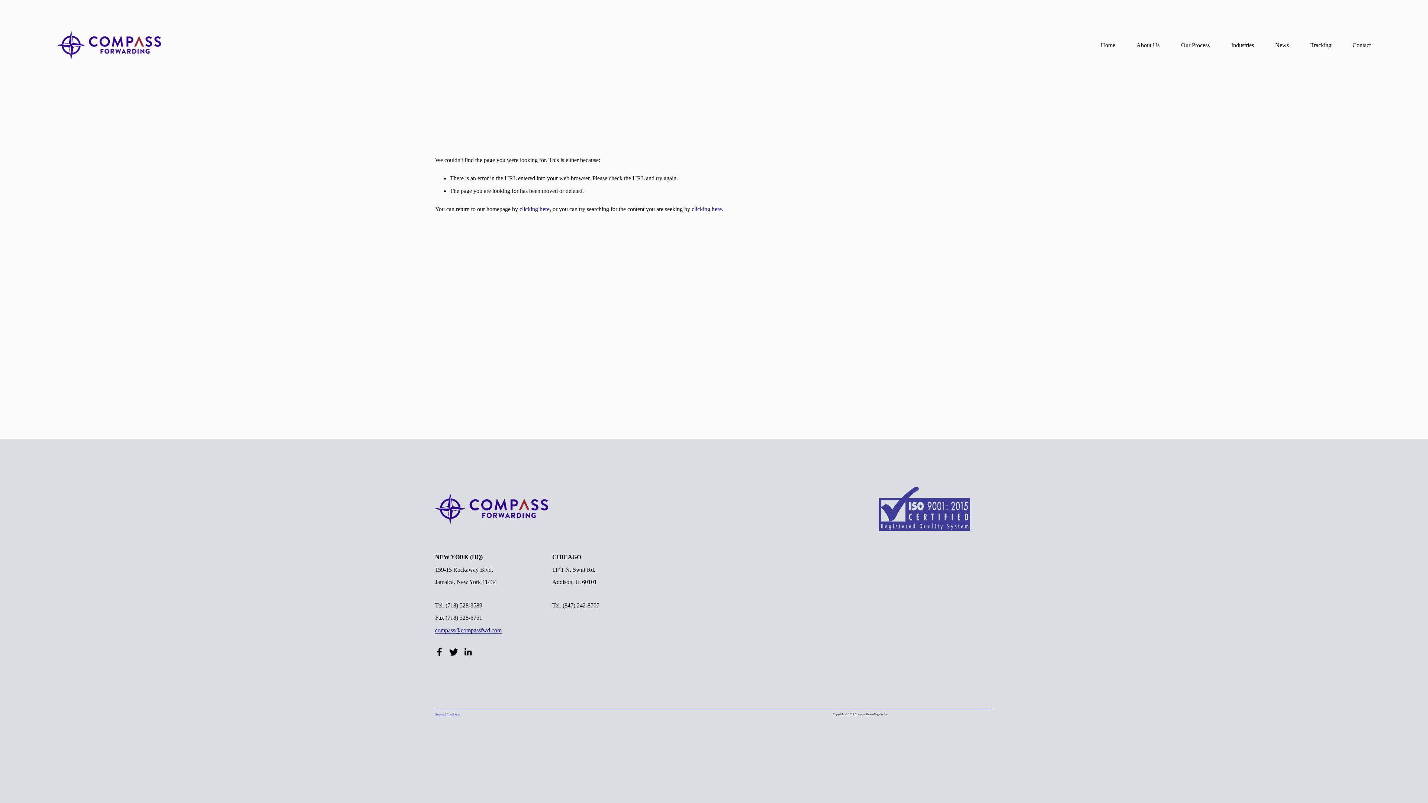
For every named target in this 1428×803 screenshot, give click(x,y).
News (1282, 45)
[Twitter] (453, 652)
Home (1108, 45)
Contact (1362, 45)
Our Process (1195, 45)
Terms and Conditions (447, 714)
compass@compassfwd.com (468, 630)
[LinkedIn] (467, 652)
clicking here (535, 209)
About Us (1148, 45)
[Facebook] (439, 652)
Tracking (1320, 45)
